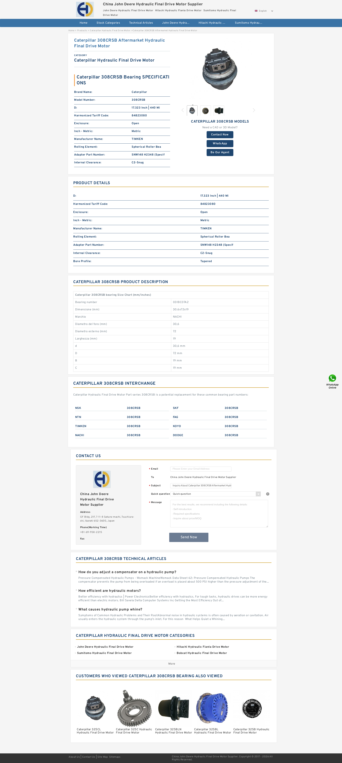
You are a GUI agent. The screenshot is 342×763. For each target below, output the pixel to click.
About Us (74, 757)
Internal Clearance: (87, 162)
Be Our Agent (220, 152)
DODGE (178, 435)
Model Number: (84, 100)
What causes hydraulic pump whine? (110, 609)
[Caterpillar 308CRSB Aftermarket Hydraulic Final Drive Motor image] (220, 70)
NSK (78, 408)
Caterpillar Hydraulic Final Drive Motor (110, 30)
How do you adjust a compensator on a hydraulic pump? (127, 572)
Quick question (160, 494)
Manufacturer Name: (88, 139)
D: (75, 108)
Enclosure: (81, 123)
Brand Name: (83, 92)
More (171, 664)
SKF (176, 408)
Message (155, 502)
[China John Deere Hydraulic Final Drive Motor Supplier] (85, 8)
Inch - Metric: (83, 131)
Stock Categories (108, 23)
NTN (78, 417)
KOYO (177, 426)
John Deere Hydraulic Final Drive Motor (178, 23)
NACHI (79, 435)
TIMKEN (80, 426)
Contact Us (88, 757)
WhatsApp (220, 143)
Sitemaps (114, 757)
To (152, 477)
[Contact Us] (333, 382)
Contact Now (220, 134)
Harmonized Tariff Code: (91, 115)
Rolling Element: (85, 147)
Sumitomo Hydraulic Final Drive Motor (250, 23)
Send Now (189, 537)
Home (84, 23)
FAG (175, 417)
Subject (155, 486)
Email (153, 469)
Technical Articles (141, 23)
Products (82, 30)
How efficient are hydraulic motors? (109, 591)
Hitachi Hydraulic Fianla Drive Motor (214, 23)
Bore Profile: (82, 261)
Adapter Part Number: (89, 155)
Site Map (102, 757)
